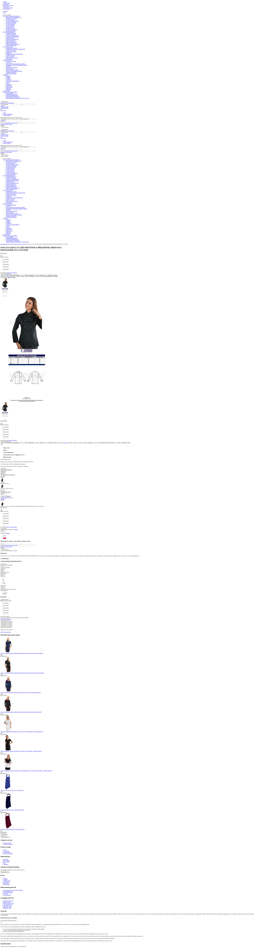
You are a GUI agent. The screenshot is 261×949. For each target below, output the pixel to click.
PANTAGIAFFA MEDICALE (12, 44)
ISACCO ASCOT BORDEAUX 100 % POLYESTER (13, 829)
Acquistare (8, 496)
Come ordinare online (8, 892)
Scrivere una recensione (12, 272)
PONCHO (8, 88)
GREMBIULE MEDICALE (12, 37)
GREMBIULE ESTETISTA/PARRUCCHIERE (16, 65)
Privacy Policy (6, 861)
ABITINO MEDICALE (11, 45)
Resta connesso (5, 127)
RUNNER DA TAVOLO (11, 18)
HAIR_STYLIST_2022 (8, 903)
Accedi (2, 120)
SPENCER (8, 89)
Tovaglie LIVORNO (10, 19)
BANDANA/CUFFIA (11, 34)
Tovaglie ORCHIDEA (11, 30)
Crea (5, 120)
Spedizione (5, 859)
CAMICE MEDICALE (11, 33)
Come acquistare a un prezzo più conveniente (13, 890)
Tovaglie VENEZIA (10, 24)
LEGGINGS (9, 86)
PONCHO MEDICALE (11, 41)
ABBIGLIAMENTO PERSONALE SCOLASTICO (17, 98)
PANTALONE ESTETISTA (12, 70)
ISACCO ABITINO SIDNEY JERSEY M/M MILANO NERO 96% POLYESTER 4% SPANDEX (22, 673)
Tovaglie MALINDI (10, 28)
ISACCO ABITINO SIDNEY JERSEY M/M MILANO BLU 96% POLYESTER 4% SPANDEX (22, 653)
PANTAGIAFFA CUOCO (12, 57)
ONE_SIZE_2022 (7, 905)
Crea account (6, 851)
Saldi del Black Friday (8, 891)
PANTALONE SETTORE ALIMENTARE (15, 49)
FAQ (4, 12)
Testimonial (5, 864)
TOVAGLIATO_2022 (8, 900)
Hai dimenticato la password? (11, 123)
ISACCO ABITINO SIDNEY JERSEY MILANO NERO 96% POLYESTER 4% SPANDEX (21, 712)
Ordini (4, 112)
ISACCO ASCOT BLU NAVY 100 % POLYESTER (12, 810)
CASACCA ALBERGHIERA (12, 81)
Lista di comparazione (8, 114)
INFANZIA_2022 (7, 908)
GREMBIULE (9, 84)
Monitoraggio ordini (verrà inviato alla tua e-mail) (11, 119)
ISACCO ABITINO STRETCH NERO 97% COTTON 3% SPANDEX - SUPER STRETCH (21, 751)
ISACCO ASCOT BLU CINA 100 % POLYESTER (12, 790)
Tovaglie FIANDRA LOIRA (12, 21)
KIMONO (8, 66)
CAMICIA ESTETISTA (11, 72)
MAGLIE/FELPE (10, 38)
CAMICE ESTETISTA (11, 61)
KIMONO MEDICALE (11, 43)
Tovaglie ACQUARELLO (12, 29)
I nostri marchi (6, 882)
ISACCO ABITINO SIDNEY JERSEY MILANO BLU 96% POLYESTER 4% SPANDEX (21, 692)
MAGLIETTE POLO (10, 40)
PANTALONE (9, 87)
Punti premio (6, 883)
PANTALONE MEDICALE (12, 39)
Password (3, 123)
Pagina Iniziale (4, 244)
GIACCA (8, 82)
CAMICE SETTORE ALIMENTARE (14, 54)
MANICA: (3, 482)
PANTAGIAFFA (10, 68)
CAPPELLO (9, 79)
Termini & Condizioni (8, 844)
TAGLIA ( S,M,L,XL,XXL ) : (7, 488)
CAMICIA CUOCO (10, 55)
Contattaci (5, 11)
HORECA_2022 (7, 902)
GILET (7, 83)
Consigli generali (7, 895)
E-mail (2, 121)
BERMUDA (9, 52)
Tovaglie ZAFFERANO (11, 22)
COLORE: (3, 476)
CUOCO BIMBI (9, 93)
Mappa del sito (6, 884)
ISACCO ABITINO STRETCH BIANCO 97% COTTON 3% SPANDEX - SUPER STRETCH (22, 731)
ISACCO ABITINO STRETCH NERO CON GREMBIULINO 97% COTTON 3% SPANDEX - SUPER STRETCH (26, 770)
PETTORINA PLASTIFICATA (13, 97)
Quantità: (2, 493)
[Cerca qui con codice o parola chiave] (35, 104)
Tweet (4, 535)
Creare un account (7, 843)
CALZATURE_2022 (8, 904)
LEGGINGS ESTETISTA (12, 67)
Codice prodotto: (4, 274)
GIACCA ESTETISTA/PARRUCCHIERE (15, 63)
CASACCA (8, 62)
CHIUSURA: (4, 468)
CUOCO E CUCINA (11, 244)
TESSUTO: (3, 473)
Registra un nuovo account (6, 124)
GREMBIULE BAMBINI (11, 94)
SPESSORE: (3, 471)
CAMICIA (8, 78)
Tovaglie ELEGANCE (11, 23)
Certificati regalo (6, 880)
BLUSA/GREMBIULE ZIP (12, 95)
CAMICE (8, 77)
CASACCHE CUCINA (11, 51)
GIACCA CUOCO (10, 56)
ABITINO (8, 76)
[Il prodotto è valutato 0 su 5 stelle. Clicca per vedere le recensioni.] (1, 422)
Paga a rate (5, 893)
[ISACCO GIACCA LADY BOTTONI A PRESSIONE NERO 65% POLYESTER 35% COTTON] (27, 348)
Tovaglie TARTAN (10, 25)
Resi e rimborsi (6, 860)
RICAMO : (3, 491)
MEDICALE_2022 (7, 907)
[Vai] (35, 119)
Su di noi (5, 878)
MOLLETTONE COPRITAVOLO (13, 17)
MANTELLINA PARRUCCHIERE (14, 71)
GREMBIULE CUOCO (11, 48)
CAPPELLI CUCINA (11, 50)
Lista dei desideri (7, 115)
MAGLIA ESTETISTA (11, 73)
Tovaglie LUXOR (10, 27)
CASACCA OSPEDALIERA (12, 35)
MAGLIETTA (9, 59)
